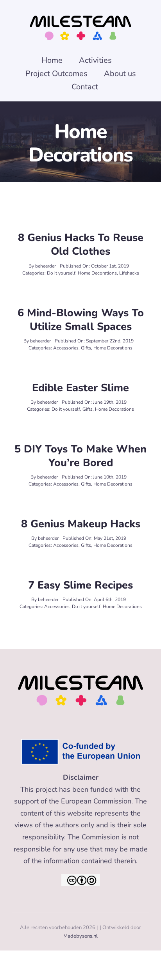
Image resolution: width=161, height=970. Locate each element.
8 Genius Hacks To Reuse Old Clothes (80, 245)
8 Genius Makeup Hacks (80, 524)
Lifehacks (129, 273)
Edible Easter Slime (80, 388)
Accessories (66, 348)
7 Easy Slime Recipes (80, 585)
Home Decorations (97, 273)
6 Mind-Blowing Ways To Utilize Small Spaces (81, 320)
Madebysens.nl (80, 936)
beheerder (45, 266)
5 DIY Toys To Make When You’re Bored (80, 456)
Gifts (86, 348)
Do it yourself (61, 273)
